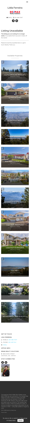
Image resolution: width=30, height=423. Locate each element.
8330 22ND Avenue (15, 293)
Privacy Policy (4, 412)
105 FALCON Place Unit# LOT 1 (15, 75)
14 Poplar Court (15, 97)
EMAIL (10, 17)
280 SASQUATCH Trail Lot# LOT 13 (15, 316)
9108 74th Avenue (15, 179)
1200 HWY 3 (15, 270)
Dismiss (20, 420)
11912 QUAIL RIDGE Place (15, 225)
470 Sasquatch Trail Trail (15, 138)
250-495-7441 (12, 342)
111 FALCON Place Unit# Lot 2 (15, 120)
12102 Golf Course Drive (15, 247)
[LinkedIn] (16, 20)
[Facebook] (13, 20)
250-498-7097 (18, 17)
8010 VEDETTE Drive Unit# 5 (15, 161)
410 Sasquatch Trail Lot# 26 (15, 202)
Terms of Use (23, 418)
